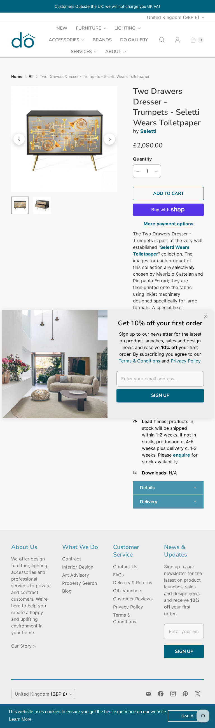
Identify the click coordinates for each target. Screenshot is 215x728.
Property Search (79, 583)
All (31, 76)
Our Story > (23, 646)
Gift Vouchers (127, 590)
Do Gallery (134, 40)
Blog (67, 591)
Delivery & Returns (132, 582)
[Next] (109, 139)
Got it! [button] (187, 716)
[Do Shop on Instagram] (173, 694)
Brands (102, 40)
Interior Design (77, 567)
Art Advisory (75, 575)
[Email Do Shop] (148, 694)
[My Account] (177, 40)
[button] (168, 488)
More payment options (168, 223)
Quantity (142, 159)
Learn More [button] (20, 719)
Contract (71, 559)
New (62, 28)
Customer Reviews (133, 599)
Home (16, 76)
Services (81, 52)
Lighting (124, 28)
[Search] (162, 40)
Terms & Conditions (139, 361)
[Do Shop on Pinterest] (185, 694)
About (113, 52)
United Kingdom (173, 17)
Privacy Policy (128, 607)
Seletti (148, 131)
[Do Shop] (23, 40)
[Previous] (19, 139)
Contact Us (125, 566)
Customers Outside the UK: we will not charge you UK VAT (108, 6)
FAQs (118, 574)
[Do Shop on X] (197, 694)
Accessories (64, 40)
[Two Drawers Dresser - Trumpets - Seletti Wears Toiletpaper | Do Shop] (64, 139)
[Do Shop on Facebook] (161, 694)
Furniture (88, 28)
